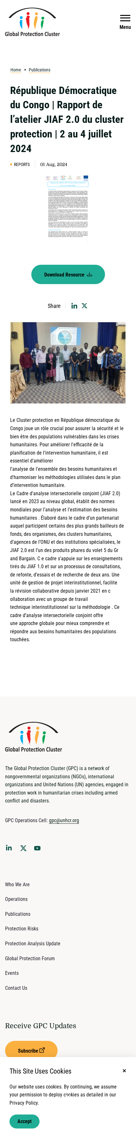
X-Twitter (24, 850)
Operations (16, 899)
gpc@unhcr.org (64, 820)
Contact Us (16, 988)
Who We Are (17, 885)
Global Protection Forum (30, 958)
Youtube (39, 850)
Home (15, 69)
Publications (39, 69)
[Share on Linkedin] (74, 305)
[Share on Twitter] (84, 305)
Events (12, 973)
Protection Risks (21, 929)
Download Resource (65, 275)
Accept (24, 1121)
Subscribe (28, 1051)
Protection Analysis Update (32, 944)
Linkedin (10, 849)
